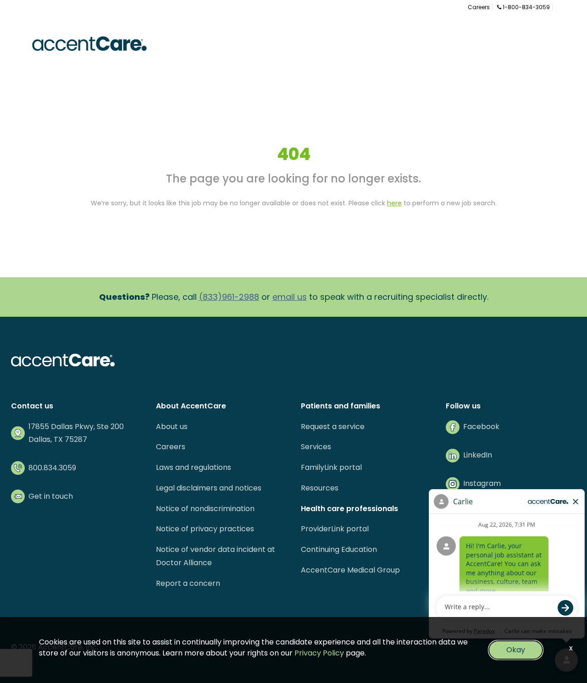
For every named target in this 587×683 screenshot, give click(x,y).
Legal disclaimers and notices (208, 488)
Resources (319, 488)
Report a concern (188, 583)
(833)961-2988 (229, 297)
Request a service (333, 426)
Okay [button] (515, 649)
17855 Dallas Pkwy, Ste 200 (76, 426)
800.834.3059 (52, 468)
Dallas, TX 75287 (57, 439)
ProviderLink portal (335, 528)
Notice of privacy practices (205, 528)
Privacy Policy (319, 653)
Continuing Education (339, 549)
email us (289, 297)
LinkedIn (477, 455)
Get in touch (50, 496)
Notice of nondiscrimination (205, 508)
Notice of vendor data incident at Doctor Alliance (215, 556)
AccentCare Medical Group (350, 570)
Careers (479, 7)
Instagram (482, 483)
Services (316, 446)
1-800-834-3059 (525, 7)
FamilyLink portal (331, 467)
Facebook (481, 426)
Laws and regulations (193, 467)
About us (172, 426)
